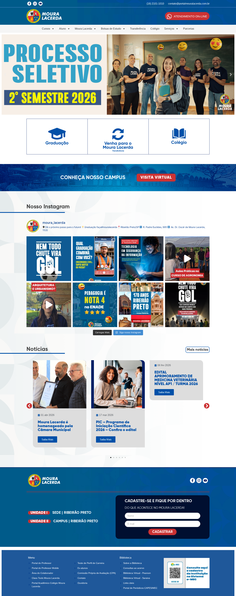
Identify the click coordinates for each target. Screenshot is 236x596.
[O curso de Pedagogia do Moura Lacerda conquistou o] (95, 305)
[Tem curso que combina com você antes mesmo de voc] (95, 258)
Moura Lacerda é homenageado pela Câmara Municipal (55, 426)
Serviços (169, 28)
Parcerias (188, 28)
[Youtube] (41, 4)
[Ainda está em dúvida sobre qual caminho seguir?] (48, 258)
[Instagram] (35, 4)
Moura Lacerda (83, 28)
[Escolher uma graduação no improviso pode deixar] (187, 305)
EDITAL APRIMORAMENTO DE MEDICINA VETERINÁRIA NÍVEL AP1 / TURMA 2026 (176, 378)
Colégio (154, 28)
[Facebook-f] (29, 4)
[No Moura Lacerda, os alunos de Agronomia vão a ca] (187, 258)
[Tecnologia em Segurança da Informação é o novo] (141, 258)
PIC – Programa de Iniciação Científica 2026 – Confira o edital (116, 426)
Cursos (46, 28)
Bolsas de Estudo (111, 28)
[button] (5, 75)
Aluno (62, 28)
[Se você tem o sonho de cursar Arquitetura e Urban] (48, 305)
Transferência (138, 28)
